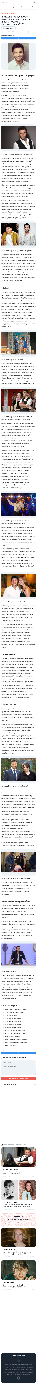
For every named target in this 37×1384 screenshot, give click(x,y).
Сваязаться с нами (18, 1355)
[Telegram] (18, 1360)
